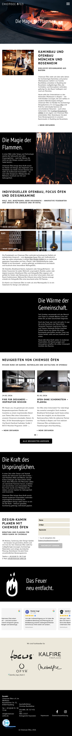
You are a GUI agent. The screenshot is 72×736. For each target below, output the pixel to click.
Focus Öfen (60, 105)
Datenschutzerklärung (60, 715)
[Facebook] (57, 711)
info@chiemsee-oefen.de (17, 558)
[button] (12, 3)
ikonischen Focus (31, 257)
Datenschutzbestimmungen (48, 540)
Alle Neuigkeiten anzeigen (36, 441)
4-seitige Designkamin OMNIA (52, 112)
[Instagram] (65, 711)
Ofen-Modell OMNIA (36, 259)
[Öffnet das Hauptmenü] (68, 4)
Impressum (45, 715)
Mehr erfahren (47, 125)
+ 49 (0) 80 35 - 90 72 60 (17, 556)
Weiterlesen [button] (8, 627)
